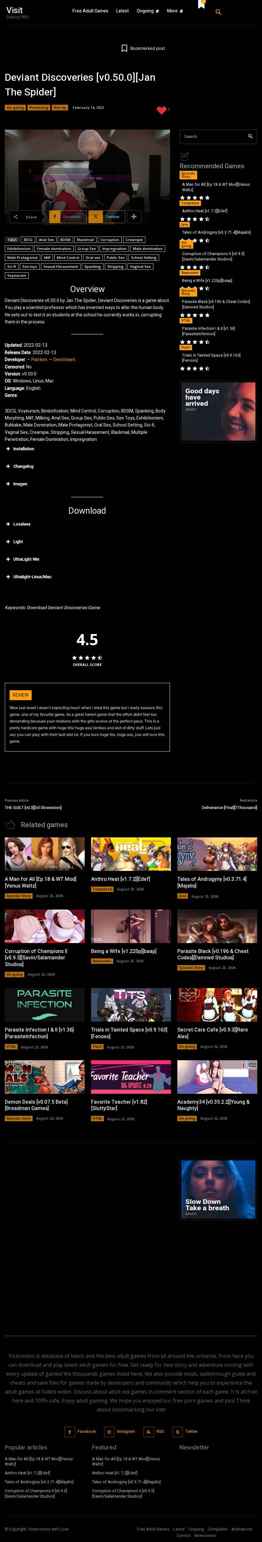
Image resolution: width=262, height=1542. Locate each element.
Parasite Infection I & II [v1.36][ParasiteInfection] (208, 331)
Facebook (87, 1431)
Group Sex (87, 248)
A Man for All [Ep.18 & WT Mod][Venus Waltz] (216, 187)
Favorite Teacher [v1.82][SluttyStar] (119, 1105)
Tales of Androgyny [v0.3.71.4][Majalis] (216, 232)
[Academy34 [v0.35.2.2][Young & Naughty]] (217, 1077)
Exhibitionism (19, 248)
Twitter (191, 1431)
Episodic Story (188, 175)
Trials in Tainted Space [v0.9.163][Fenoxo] (211, 358)
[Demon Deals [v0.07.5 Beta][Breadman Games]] (45, 1077)
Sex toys (29, 266)
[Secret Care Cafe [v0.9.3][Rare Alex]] (217, 1005)
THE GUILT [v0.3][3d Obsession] (33, 808)
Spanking (92, 266)
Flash (185, 347)
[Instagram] (109, 1432)
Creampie (134, 239)
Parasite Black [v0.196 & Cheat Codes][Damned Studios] (216, 304)
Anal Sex (46, 239)
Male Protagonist (22, 257)
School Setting (144, 257)
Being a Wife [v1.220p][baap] (207, 280)
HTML (185, 320)
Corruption (109, 239)
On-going (15, 107)
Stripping (115, 266)
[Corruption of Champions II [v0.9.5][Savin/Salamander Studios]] (45, 926)
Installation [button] (23, 449)
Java (184, 224)
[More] (134, 216)
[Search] (250, 137)
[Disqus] (87, 1238)
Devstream (64, 359)
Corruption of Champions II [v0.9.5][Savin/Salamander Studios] (213, 256)
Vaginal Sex (140, 266)
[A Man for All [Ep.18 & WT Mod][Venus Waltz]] (45, 854)
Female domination (54, 248)
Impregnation (114, 248)
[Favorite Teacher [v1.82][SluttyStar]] (131, 1077)
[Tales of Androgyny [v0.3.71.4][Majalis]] (217, 854)
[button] (233, 12)
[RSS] (148, 1432)
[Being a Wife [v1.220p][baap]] (131, 926)
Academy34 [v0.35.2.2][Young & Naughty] (213, 1105)
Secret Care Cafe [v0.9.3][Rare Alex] (212, 1033)
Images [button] (20, 484)
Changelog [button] (23, 466)
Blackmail (85, 239)
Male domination (148, 248)
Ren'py (60, 107)
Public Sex (116, 257)
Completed (190, 203)
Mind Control (68, 257)
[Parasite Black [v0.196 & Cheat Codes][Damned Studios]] (217, 926)
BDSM (65, 239)
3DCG (28, 239)
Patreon (39, 359)
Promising (38, 107)
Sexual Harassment (60, 266)
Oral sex (93, 257)
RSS (160, 1431)
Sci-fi (11, 266)
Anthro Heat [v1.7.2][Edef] (204, 211)
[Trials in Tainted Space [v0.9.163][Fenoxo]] (131, 1005)
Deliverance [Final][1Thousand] (229, 808)
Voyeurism (16, 275)
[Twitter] (178, 1432)
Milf (47, 257)
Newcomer (189, 272)
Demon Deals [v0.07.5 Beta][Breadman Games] (36, 1105)
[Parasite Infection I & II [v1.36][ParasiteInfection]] (45, 1005)
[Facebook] (70, 1432)
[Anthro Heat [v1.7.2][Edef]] (131, 854)
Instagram (126, 1431)
